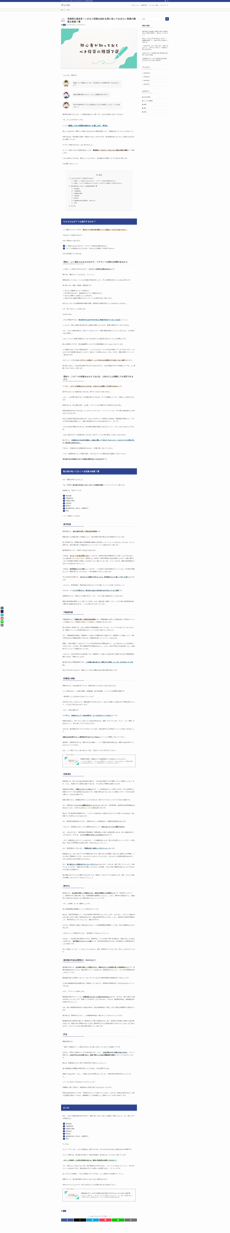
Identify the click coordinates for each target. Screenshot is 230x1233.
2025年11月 (146, 73)
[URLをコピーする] (131, 1220)
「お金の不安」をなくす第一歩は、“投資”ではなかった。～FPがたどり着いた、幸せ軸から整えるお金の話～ (155, 47)
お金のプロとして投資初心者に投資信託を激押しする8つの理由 (154, 54)
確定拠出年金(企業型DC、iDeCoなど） (85, 200)
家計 (145, 108)
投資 (64, 24)
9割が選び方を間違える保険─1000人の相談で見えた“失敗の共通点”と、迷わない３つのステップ (155, 33)
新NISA (76, 198)
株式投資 (76, 188)
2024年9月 (146, 77)
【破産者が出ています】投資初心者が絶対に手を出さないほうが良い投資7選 (105, 1193)
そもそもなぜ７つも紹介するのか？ (82, 178)
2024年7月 (146, 84)
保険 (145, 104)
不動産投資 (77, 191)
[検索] (168, 1)
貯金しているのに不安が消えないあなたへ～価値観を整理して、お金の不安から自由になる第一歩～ (154, 40)
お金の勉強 (147, 97)
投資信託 (76, 195)
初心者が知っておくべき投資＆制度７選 (84, 186)
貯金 (75, 203)
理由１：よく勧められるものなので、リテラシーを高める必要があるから (95, 181)
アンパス (65, 5)
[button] (67, 1220)
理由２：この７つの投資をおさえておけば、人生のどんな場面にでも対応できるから (98, 183)
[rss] (165, 1)
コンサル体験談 (148, 100)
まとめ (73, 206)
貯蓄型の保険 (78, 193)
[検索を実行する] (167, 19)
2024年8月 (146, 80)
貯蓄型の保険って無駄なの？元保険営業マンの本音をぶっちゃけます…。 (104, 759)
